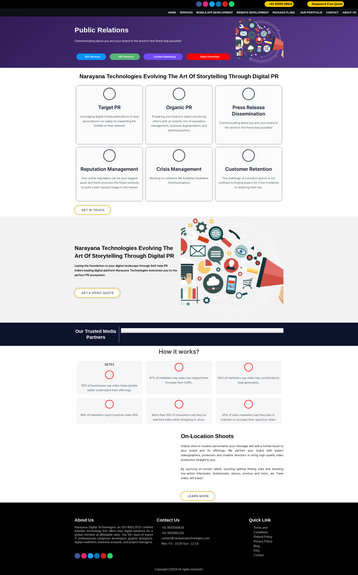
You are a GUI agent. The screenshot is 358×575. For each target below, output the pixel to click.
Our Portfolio (311, 12)
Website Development (253, 12)
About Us (349, 12)
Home (172, 12)
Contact (332, 12)
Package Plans (284, 12)
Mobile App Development (214, 12)
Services (186, 12)
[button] (124, 330)
